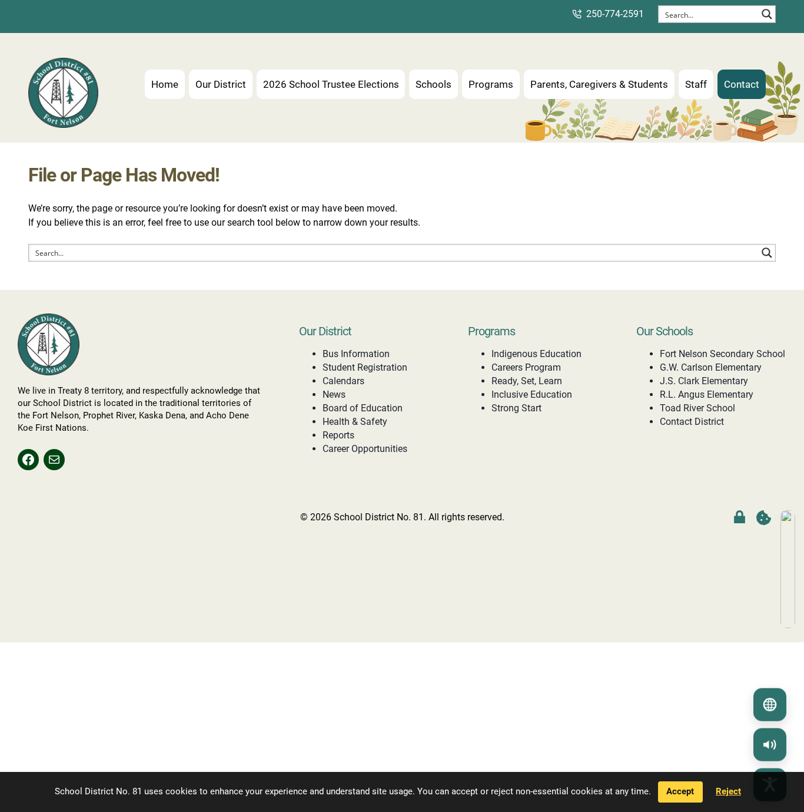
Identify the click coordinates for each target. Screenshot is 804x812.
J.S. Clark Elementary (704, 381)
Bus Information (356, 353)
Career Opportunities (365, 448)
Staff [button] (696, 84)
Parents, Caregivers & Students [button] (599, 84)
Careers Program (526, 367)
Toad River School (697, 408)
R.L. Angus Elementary (706, 394)
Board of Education (363, 408)
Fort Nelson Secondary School (722, 353)
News (334, 394)
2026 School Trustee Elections (331, 84)
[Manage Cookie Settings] (763, 517)
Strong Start (516, 408)
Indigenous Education (536, 353)
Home (164, 84)
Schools (433, 84)
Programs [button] (491, 84)
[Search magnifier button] (767, 14)
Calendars (343, 381)
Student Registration (365, 367)
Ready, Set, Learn (526, 381)
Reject (728, 791)
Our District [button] (220, 84)
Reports (338, 435)
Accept (680, 791)
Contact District (692, 421)
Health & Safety (355, 421)
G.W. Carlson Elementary (711, 367)
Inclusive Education (531, 394)
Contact (741, 84)
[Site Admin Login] (739, 517)
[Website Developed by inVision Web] (787, 625)
